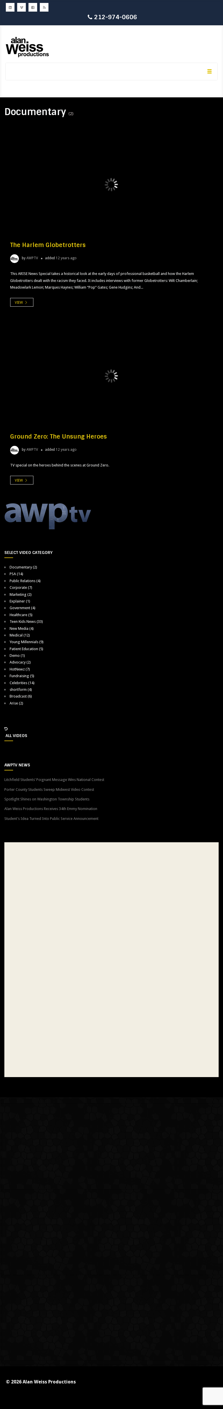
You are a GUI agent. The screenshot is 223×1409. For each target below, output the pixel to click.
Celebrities (18, 683)
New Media (19, 628)
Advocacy (18, 662)
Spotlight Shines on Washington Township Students (46, 799)
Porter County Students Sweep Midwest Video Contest (49, 789)
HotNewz (17, 669)
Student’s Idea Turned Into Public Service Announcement (51, 818)
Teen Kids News (23, 621)
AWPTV (32, 258)
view (19, 303)
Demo (15, 655)
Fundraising (19, 676)
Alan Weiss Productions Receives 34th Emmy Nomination (50, 809)
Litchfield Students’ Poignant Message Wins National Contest (54, 779)
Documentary (21, 567)
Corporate (18, 587)
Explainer (17, 601)
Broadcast (18, 696)
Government (20, 608)
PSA (13, 574)
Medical (16, 635)
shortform (18, 689)
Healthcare (18, 615)
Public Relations (22, 581)
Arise (14, 703)
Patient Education (24, 649)
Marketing (18, 594)
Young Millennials (24, 642)
